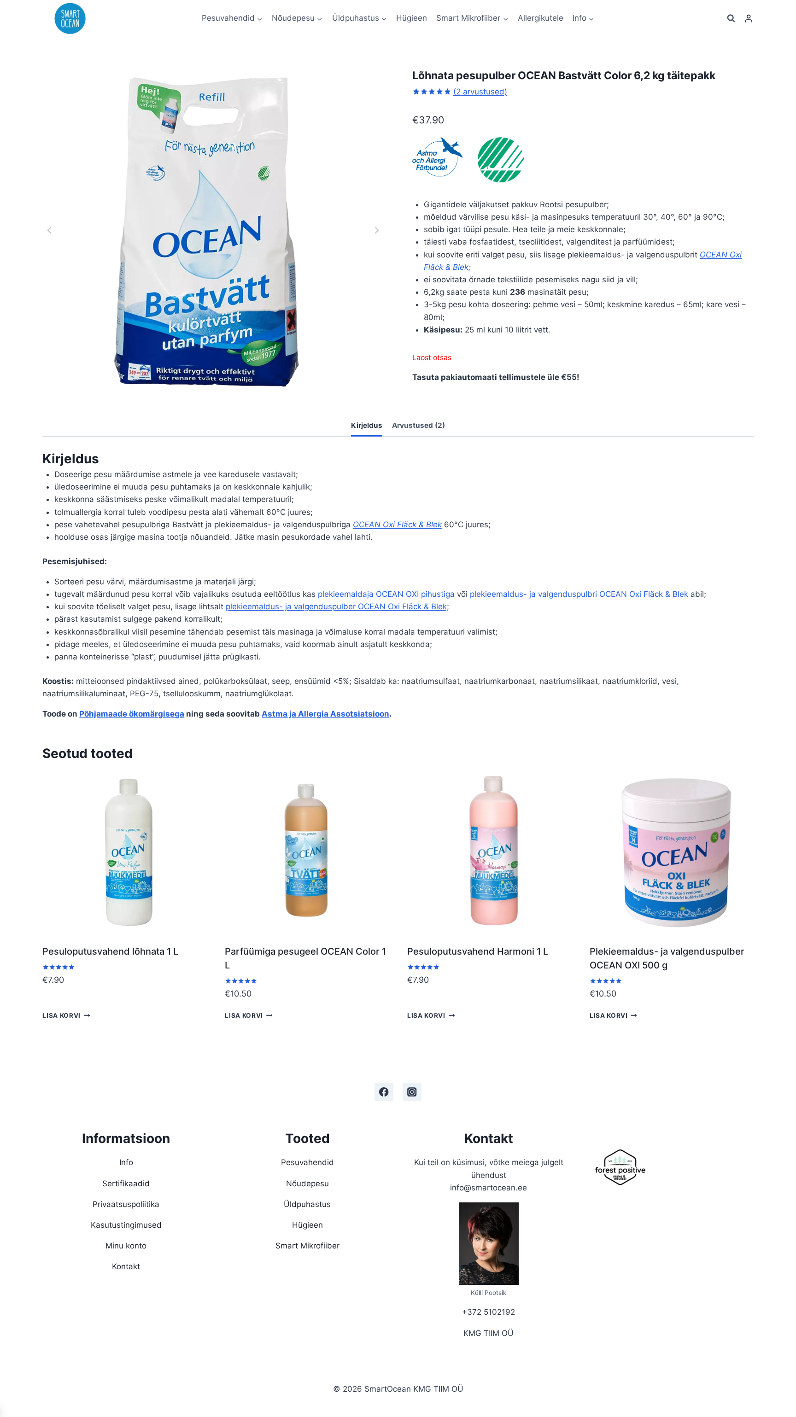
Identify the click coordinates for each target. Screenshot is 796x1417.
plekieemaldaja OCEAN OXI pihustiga (386, 594)
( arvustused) (480, 91)
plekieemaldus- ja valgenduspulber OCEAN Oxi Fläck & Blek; (337, 606)
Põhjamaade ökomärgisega (131, 713)
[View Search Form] (731, 18)
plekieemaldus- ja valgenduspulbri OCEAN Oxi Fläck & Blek (579, 594)
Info (126, 1162)
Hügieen (411, 18)
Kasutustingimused (126, 1225)
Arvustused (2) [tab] (418, 425)
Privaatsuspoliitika (126, 1204)
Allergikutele (540, 18)
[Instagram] (412, 1092)
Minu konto (125, 1245)
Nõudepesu (307, 1183)
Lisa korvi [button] (61, 1015)
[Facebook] (384, 1092)
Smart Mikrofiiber (307, 1245)
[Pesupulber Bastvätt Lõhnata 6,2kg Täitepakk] (213, 230)
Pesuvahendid (307, 1162)
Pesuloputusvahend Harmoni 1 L (477, 951)
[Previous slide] (49, 230)
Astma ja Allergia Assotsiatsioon (325, 713)
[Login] (748, 18)
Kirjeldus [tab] (366, 425)
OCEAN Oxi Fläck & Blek (397, 524)
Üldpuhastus (307, 1204)
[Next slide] (376, 230)
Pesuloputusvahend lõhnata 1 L (110, 951)
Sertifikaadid (126, 1183)
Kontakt (126, 1266)
